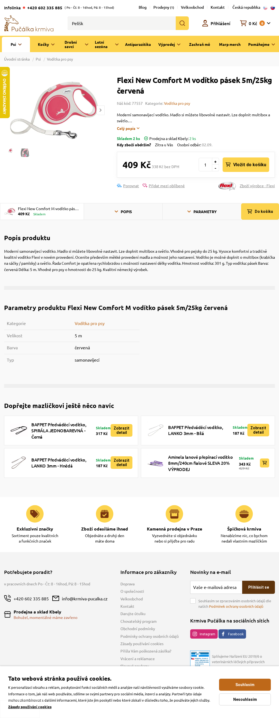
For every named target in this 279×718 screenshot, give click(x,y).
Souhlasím (244, 685)
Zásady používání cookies (141, 643)
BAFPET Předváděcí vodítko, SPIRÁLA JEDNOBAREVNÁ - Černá (58, 430)
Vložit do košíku (249, 164)
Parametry (205, 211)
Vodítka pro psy (60, 58)
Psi (38, 58)
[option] (54, 110)
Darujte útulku (132, 613)
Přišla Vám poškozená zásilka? (145, 650)
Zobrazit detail (121, 430)
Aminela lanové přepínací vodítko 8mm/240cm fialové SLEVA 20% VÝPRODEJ (200, 463)
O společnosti (132, 591)
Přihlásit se (258, 587)
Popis (126, 211)
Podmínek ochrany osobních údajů (236, 606)
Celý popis (126, 128)
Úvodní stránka (17, 58)
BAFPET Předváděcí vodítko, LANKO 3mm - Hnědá (58, 463)
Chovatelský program (138, 621)
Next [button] (100, 110)
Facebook (236, 634)
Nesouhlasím (245, 699)
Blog (143, 7)
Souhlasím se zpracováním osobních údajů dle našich (234, 603)
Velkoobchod (192, 7)
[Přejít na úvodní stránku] (28, 22)
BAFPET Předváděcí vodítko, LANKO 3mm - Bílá (195, 430)
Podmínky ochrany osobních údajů (149, 636)
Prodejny (163, 7)
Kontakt (218, 7)
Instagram (207, 634)
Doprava (127, 583)
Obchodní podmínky (137, 628)
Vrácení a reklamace (137, 658)
